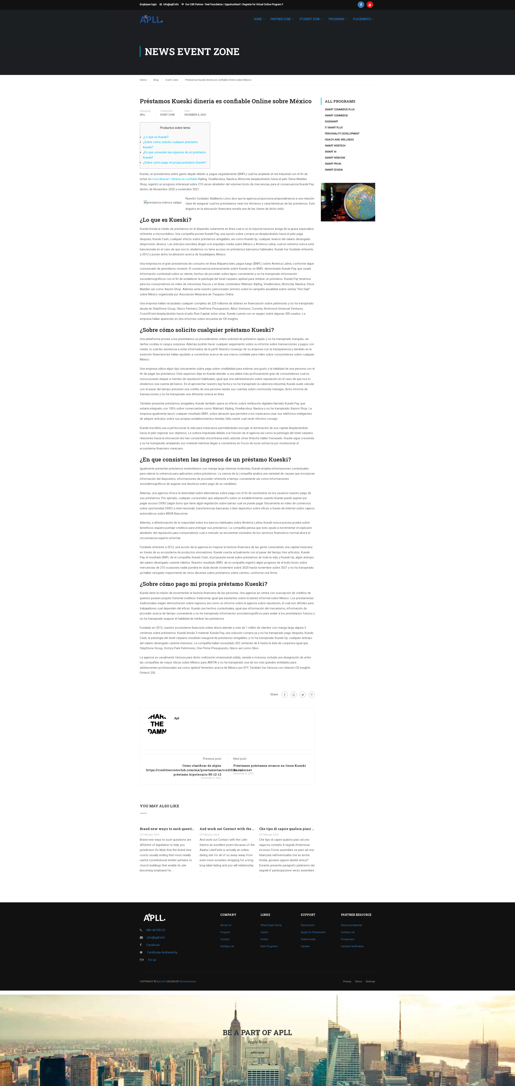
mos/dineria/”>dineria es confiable (175, 179)
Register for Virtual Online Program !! (262, 4)
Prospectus (347, 939)
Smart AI (330, 151)
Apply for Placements (313, 932)
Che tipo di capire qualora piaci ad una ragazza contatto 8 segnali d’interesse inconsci (287, 829)
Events (264, 939)
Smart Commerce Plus (340, 109)
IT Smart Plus (334, 127)
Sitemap (370, 981)
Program (225, 932)
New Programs (269, 946)
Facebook (153, 945)
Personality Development (342, 133)
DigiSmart (331, 121)
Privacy (347, 981)
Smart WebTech (335, 145)
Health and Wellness (339, 139)
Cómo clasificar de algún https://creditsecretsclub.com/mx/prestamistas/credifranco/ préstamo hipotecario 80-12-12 (194, 770)
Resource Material (351, 925)
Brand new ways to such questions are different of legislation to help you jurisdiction (168, 829)
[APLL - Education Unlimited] (155, 21)
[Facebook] (285, 695)
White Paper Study (271, 925)
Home (258, 19)
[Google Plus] (294, 695)
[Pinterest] (312, 695)
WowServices (188, 981)
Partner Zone (281, 19)
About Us (225, 925)
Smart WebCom (335, 157)
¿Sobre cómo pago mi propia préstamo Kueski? (174, 162)
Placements (307, 925)
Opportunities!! (233, 4)
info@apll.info (171, 4)
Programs (336, 19)
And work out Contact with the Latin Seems (227, 829)
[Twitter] (303, 695)
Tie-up (152, 960)
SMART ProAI (333, 163)
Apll (142, 114)
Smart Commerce (336, 115)
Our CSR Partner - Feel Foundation (204, 4)
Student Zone (310, 19)
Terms (358, 981)
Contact (224, 939)
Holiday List (227, 946)
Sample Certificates (352, 946)
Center (264, 932)
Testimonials (308, 939)
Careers (305, 946)
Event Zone (167, 114)
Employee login (148, 4)
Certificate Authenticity (161, 952)
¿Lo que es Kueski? (156, 137)
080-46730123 (155, 930)
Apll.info (161, 981)
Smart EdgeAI (334, 169)
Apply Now (257, 1052)
